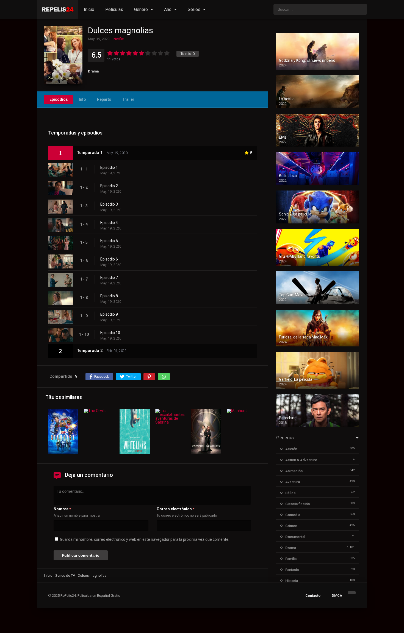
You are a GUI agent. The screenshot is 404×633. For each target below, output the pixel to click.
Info (82, 99)
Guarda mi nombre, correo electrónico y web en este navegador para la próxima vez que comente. (144, 539)
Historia (291, 581)
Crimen (291, 526)
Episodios (58, 99)
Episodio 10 (110, 332)
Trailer (128, 99)
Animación (294, 471)
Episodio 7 (109, 277)
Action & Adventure (301, 460)
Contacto (312, 595)
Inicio (89, 9)
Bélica (290, 493)
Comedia (292, 515)
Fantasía (292, 570)
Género (141, 9)
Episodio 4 (109, 222)
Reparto (104, 99)
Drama (93, 71)
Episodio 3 (109, 204)
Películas (114, 9)
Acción (291, 449)
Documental (295, 537)
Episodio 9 (109, 314)
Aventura (292, 482)
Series (194, 9)
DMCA (337, 595)
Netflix (119, 39)
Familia (291, 559)
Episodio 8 (109, 296)
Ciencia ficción (297, 504)
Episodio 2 (109, 186)
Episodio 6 (109, 259)
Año (167, 9)
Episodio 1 (109, 167)
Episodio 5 (109, 241)
